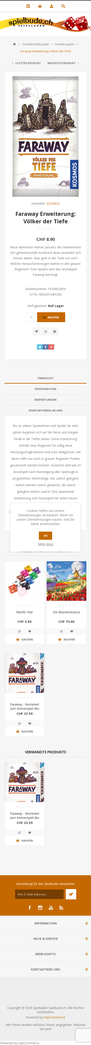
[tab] (45, 378)
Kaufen (53, 317)
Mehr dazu (45, 544)
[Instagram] (40, 907)
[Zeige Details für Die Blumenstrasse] (66, 581)
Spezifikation (45, 389)
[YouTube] (50, 907)
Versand (45, 1029)
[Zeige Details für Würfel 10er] (24, 581)
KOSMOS (53, 203)
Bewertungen (45, 400)
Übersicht (46, 378)
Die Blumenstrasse (66, 612)
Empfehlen (55, 331)
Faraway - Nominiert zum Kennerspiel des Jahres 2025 (24, 708)
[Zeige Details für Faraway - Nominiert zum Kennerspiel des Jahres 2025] (24, 673)
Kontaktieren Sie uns (46, 410)
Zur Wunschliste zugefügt (36, 331)
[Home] (14, 44)
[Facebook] (29, 907)
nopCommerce (54, 1017)
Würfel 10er (24, 612)
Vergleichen (46, 331)
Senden (71, 894)
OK (45, 536)
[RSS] (61, 907)
